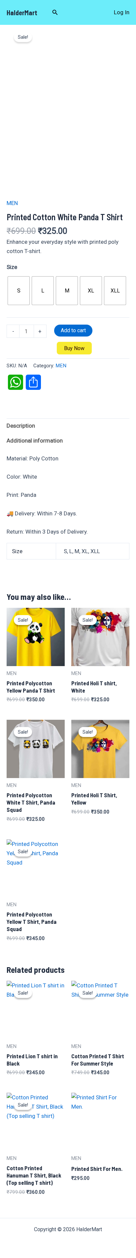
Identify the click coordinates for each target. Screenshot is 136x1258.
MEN (12, 203)
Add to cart (73, 330)
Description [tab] (21, 425)
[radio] (18, 291)
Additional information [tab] (35, 440)
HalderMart (22, 13)
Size (12, 267)
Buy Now (74, 348)
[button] (55, 12)
